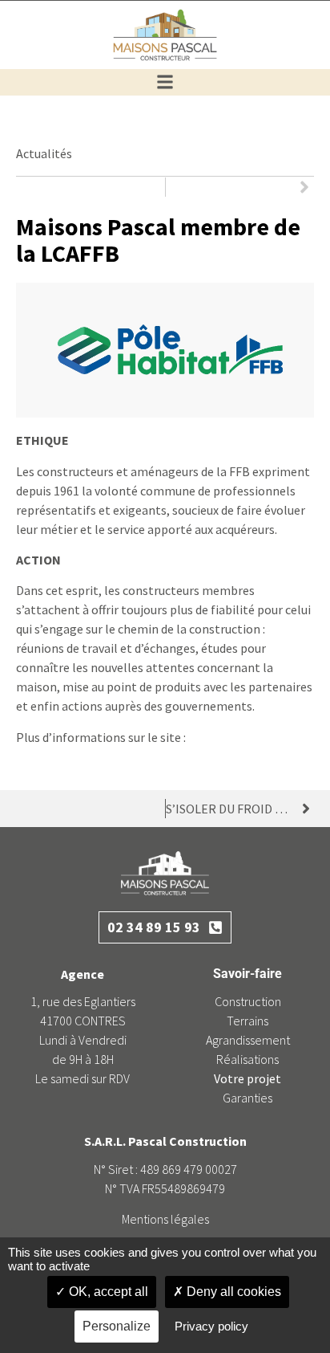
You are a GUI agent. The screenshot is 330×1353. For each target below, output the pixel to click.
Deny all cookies (232, 1291)
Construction (248, 1001)
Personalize (116, 1326)
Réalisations (247, 1059)
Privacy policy (211, 1326)
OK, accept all (107, 1291)
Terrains (247, 1021)
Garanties (247, 1098)
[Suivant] (240, 187)
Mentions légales (165, 1219)
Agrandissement (248, 1040)
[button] (165, 82)
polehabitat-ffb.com (244, 737)
